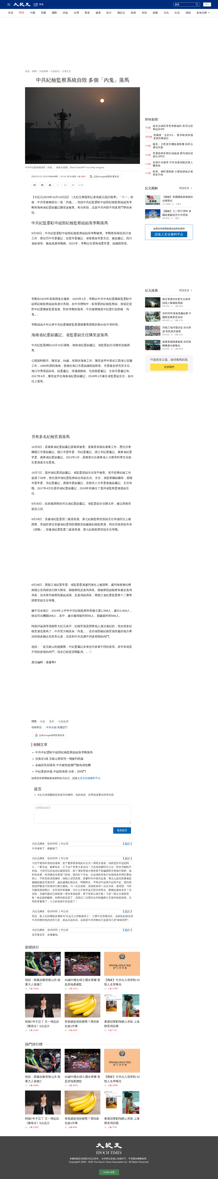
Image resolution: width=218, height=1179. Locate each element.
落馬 (51, 721)
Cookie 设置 (109, 1172)
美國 (43, 12)
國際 (54, 12)
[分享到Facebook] (34, 185)
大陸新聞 (43, 71)
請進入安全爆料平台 (169, 234)
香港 (87, 12)
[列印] (65, 185)
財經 (133, 12)
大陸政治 (55, 71)
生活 (177, 12)
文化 (166, 12)
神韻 (188, 12)
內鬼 (42, 721)
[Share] (27, 988)
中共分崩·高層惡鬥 (56, 727)
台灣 (76, 12)
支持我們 (169, 367)
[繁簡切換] (80, 185)
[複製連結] (57, 185)
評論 (65, 12)
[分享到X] (50, 185)
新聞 (34, 71)
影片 (109, 12)
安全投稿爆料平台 (90, 778)
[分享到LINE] (42, 185)
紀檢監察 (63, 721)
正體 (35, 4)
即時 (21, 12)
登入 (207, 4)
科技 (144, 12)
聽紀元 (121, 12)
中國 (32, 12)
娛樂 (155, 12)
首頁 (10, 12)
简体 (41, 4)
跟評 (127, 843)
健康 (98, 12)
